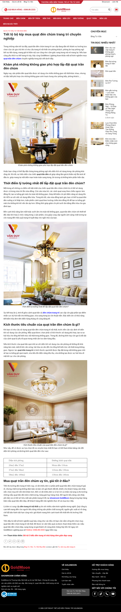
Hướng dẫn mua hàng (100, 569)
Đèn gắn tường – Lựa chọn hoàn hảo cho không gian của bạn (111, 94)
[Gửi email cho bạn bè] (14, 541)
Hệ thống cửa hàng (69, 577)
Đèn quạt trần (110, 71)
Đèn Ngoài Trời (10, 24)
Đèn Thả (46, 18)
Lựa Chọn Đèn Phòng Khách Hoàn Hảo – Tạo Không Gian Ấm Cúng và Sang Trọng (111, 128)
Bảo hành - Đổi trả (99, 577)
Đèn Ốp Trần (34, 18)
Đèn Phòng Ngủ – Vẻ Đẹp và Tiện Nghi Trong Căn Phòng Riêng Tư (110, 109)
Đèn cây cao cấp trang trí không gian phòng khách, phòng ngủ (110, 52)
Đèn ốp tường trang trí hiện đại (110, 63)
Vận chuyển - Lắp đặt (100, 573)
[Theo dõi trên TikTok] (101, 594)
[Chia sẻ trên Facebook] (6, 541)
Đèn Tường (78, 18)
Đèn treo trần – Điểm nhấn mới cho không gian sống (111, 142)
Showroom (106, 2)
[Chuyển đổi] (116, 36)
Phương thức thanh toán (101, 580)
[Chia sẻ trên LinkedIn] (23, 541)
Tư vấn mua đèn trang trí (66, 547)
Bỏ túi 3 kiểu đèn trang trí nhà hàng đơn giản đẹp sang (47, 535)
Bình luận (109, 118)
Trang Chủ (8, 18)
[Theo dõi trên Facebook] (95, 594)
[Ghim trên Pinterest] (18, 541)
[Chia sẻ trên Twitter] (10, 541)
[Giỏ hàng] (116, 9)
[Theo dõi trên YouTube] (113, 594)
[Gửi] (109, 10)
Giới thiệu (6, 2)
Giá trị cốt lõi (16, 2)
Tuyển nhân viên (68, 584)
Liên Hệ (115, 2)
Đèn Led (103, 18)
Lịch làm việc (66, 580)
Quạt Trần (92, 18)
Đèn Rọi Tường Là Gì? (111, 82)
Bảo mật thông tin (98, 584)
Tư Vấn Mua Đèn (20, 31)
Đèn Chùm (20, 18)
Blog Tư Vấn (28, 2)
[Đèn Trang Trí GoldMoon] (61, 10)
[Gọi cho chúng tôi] (107, 594)
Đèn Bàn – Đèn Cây (61, 18)
